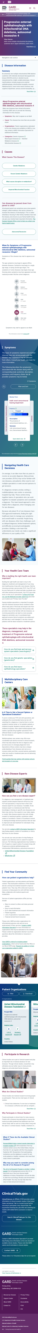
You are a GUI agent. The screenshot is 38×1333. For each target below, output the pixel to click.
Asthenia (32, 419)
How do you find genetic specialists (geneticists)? (18, 659)
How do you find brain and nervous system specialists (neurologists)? (17, 650)
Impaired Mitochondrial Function (19, 189)
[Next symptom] (22, 445)
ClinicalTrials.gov (7, 1199)
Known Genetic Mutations (19, 173)
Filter (11, 994)
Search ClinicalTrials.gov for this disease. (19, 1218)
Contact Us (7, 1305)
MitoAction (9, 856)
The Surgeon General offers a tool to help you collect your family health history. (18, 221)
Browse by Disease (10, 1295)
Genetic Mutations (19, 166)
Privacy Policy (25, 1295)
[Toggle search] (34, 8)
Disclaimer (24, 1298)
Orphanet (25, 334)
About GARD (7, 1302)
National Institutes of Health (9, 1323)
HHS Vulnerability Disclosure (9, 1317)
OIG (22, 1309)
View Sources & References (11, 1273)
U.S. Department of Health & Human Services (13, 1320)
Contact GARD (9, 1250)
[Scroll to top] (34, 1329)
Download (28, 994)
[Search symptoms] (4, 386)
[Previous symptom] (16, 445)
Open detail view (18, 439)
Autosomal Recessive (19, 231)
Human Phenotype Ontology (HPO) (26, 453)
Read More (30, 46)
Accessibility (25, 1302)
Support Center (8, 1298)
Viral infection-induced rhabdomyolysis (6, 418)
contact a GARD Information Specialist (22, 829)
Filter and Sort (23, 386)
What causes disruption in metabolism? (19, 181)
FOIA (22, 1305)
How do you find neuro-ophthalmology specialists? (14, 668)
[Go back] (3, 15)
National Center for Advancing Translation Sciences (15, 1326)
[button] (31, 8)
